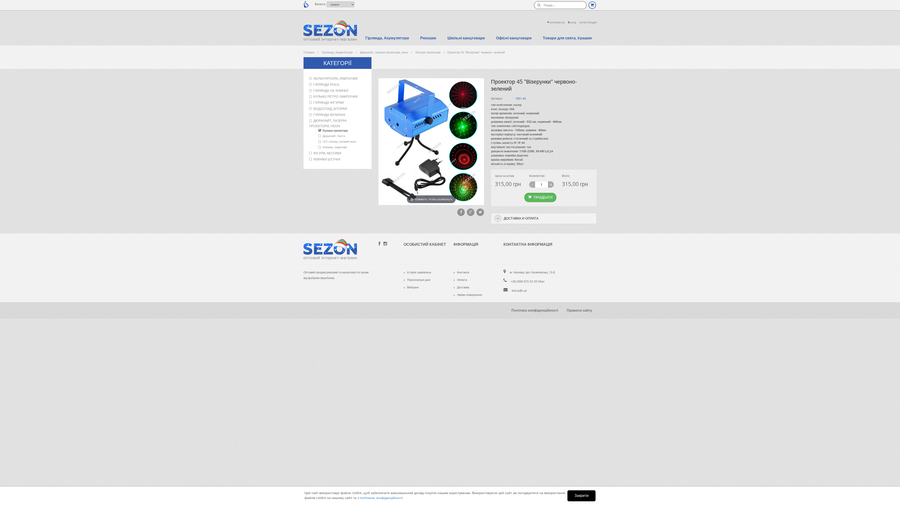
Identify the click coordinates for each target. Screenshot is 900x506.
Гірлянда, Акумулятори (387, 38)
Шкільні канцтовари (466, 38)
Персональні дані (419, 280)
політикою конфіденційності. (381, 497)
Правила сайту (579, 310)
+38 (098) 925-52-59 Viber (528, 281)
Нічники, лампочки (334, 147)
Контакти (463, 272)
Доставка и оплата (520, 218)
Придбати (543, 197)
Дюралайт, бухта (333, 136)
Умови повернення (469, 295)
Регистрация (587, 22)
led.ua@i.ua (519, 290)
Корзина (557, 22)
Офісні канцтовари (514, 38)
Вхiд (573, 22)
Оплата (462, 280)
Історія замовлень (419, 272)
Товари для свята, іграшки (567, 38)
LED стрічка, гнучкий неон (339, 141)
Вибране (413, 287)
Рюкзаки (428, 38)
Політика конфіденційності (534, 310)
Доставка (463, 287)
